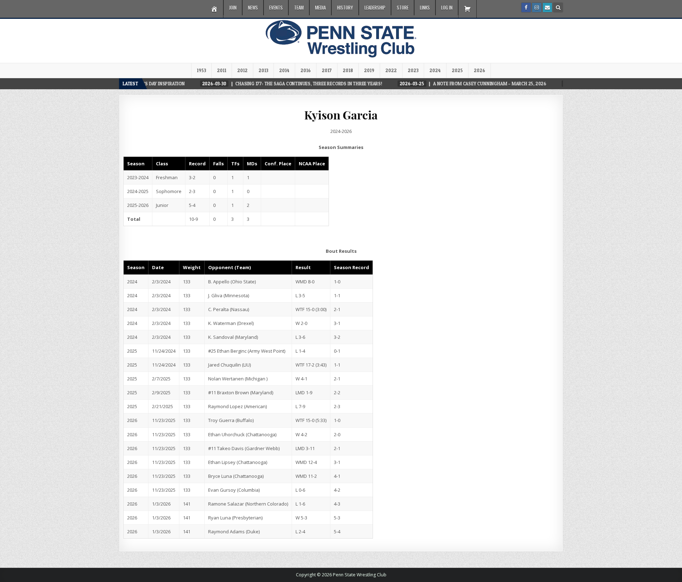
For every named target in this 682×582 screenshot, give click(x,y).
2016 (306, 70)
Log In (447, 7)
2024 (435, 70)
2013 (263, 70)
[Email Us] (547, 7)
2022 (391, 70)
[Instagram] (536, 7)
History (345, 7)
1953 (201, 70)
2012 (242, 70)
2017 (327, 70)
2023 (413, 70)
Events (276, 7)
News (253, 7)
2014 (284, 70)
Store (402, 7)
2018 (348, 70)
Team (299, 7)
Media (320, 7)
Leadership (374, 7)
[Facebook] (526, 7)
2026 (479, 70)
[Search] (558, 7)
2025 (457, 70)
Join (233, 7)
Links (425, 7)
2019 (369, 70)
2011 (221, 70)
